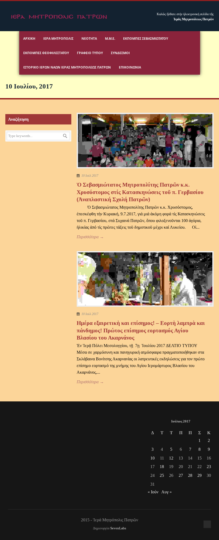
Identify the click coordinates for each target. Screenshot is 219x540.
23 (209, 466)
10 (152, 458)
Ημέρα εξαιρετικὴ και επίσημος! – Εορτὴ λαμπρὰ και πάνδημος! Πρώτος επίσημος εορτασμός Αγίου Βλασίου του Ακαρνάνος (141, 330)
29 (199, 475)
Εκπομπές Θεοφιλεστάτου (46, 53)
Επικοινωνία (130, 67)
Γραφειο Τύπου (90, 53)
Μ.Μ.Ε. (110, 38)
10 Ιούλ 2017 (89, 176)
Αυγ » (166, 492)
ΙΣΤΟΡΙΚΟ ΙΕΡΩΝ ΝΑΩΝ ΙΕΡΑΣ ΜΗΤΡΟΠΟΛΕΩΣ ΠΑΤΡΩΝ (67, 67)
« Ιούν (153, 492)
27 (181, 475)
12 (171, 458)
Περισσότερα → (90, 237)
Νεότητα (89, 38)
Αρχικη (29, 38)
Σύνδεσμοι (120, 53)
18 (162, 466)
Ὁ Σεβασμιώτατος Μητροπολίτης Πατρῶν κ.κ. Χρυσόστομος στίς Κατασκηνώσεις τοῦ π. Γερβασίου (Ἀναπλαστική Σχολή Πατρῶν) (140, 192)
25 (162, 475)
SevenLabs (118, 528)
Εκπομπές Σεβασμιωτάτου (145, 38)
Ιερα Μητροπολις (58, 38)
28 (190, 475)
